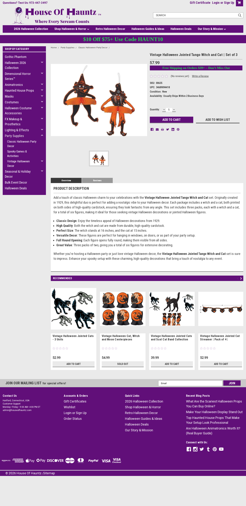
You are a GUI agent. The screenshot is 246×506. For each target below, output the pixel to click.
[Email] (157, 129)
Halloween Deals (181, 29)
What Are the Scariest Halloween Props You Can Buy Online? (214, 403)
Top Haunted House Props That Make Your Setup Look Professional (213, 420)
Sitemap (49, 473)
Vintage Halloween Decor (18, 163)
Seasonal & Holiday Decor (18, 174)
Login (216, 3)
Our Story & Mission (211, 29)
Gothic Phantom (15, 57)
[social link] (189, 449)
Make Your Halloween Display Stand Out (214, 412)
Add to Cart (73, 364)
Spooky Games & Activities (17, 154)
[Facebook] (152, 129)
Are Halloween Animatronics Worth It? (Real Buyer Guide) (213, 430)
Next (241, 278)
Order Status (73, 418)
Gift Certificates (75, 401)
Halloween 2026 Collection (15, 65)
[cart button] (238, 3)
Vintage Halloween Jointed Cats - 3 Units (73, 337)
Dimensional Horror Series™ (18, 76)
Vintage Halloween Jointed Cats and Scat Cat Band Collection (171, 337)
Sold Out (122, 364)
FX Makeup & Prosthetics (13, 121)
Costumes (12, 102)
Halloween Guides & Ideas (147, 29)
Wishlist (69, 407)
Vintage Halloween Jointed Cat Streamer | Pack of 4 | (220, 337)
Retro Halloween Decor (110, 29)
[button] (123, 486)
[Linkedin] (172, 129)
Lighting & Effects (17, 130)
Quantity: (155, 109)
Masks (9, 96)
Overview (66, 180)
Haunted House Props (19, 90)
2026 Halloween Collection (31, 29)
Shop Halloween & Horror (70, 29)
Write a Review (200, 76)
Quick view (74, 330)
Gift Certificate (200, 3)
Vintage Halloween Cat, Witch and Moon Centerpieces (121, 337)
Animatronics (14, 85)
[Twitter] (167, 129)
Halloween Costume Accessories (18, 110)
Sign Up (229, 3)
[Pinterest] (178, 129)
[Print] (162, 129)
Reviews (97, 180)
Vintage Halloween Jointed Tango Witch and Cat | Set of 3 (138, 47)
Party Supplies (14, 136)
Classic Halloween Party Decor (21, 144)
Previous (238, 278)
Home (54, 47)
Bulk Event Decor (16, 182)
